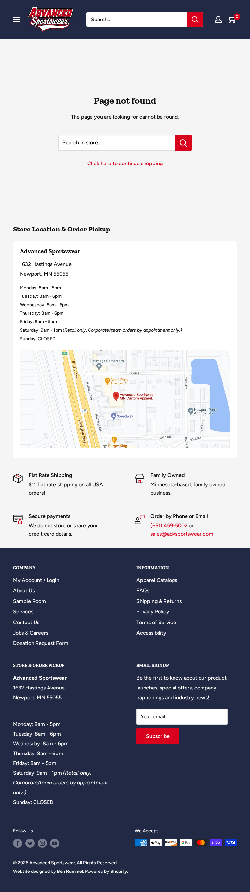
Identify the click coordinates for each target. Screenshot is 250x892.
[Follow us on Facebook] (17, 843)
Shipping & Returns (159, 601)
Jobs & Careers (30, 633)
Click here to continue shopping (125, 163)
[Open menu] (16, 19)
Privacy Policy (152, 612)
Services (23, 612)
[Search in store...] (183, 143)
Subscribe (158, 736)
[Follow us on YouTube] (54, 843)
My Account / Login (36, 580)
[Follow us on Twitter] (30, 843)
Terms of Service (156, 622)
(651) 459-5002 (169, 525)
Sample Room (29, 601)
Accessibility (151, 633)
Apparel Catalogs (156, 580)
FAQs (142, 590)
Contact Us (26, 622)
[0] (232, 19)
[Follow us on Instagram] (42, 843)
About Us (24, 590)
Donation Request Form (40, 643)
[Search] (195, 19)
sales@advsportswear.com (181, 534)
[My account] (218, 19)
